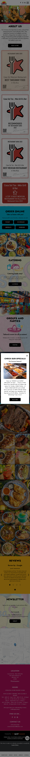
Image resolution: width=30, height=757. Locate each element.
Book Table (15, 399)
